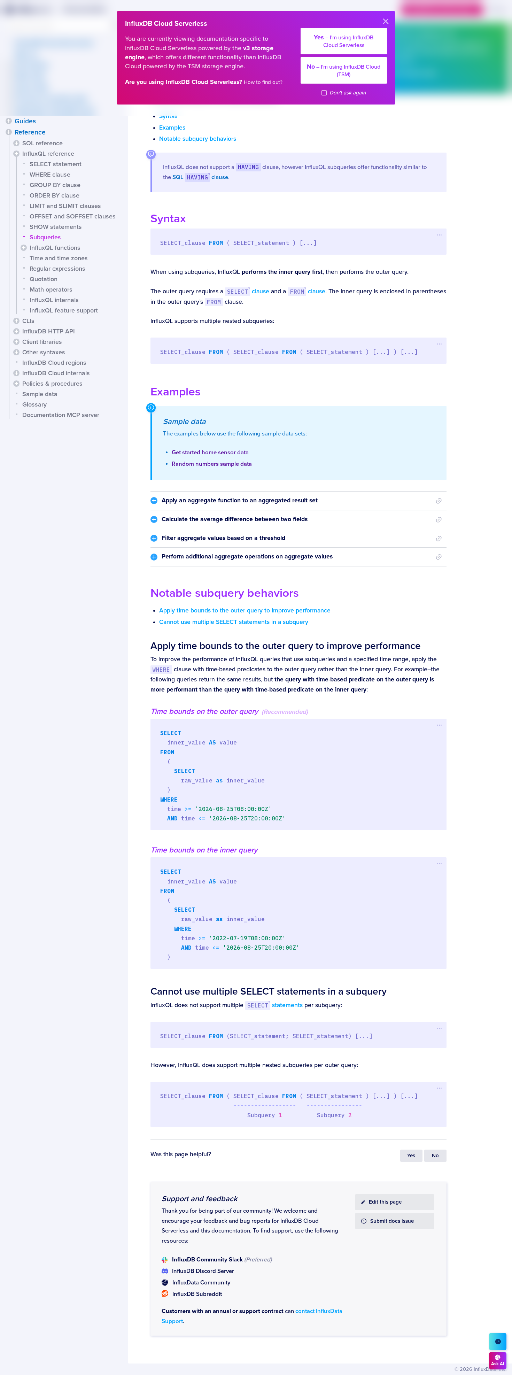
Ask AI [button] (497, 1364)
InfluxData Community (201, 1282)
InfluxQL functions (55, 248)
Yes (411, 1155)
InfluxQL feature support (64, 310)
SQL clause (200, 177)
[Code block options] (440, 234)
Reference (30, 132)
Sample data (39, 394)
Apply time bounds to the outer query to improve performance (245, 610)
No (435, 1155)
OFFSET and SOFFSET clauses (73, 216)
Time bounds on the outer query (204, 711)
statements (275, 1005)
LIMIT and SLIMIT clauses (65, 206)
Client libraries (42, 342)
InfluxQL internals (54, 300)
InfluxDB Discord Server (203, 1271)
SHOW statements (56, 227)
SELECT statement (56, 164)
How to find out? (263, 82)
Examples (172, 127)
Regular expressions (57, 268)
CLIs (28, 321)
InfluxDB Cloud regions (54, 362)
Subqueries (45, 237)
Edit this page (385, 1202)
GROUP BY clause (55, 185)
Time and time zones (59, 258)
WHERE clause (50, 174)
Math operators (51, 289)
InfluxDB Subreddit (197, 1294)
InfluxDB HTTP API (48, 331)
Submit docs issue (392, 1221)
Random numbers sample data (212, 464)
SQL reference (42, 143)
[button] (9, 121)
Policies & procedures (52, 383)
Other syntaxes (43, 352)
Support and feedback (199, 1198)
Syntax (168, 116)
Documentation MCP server (60, 415)
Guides (25, 121)
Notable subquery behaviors (197, 138)
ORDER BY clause (54, 195)
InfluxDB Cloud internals (56, 373)
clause (248, 291)
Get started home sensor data (210, 452)
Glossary (34, 404)
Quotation (43, 279)
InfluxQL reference (48, 153)
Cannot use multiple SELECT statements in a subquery (233, 622)
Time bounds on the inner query (203, 850)
